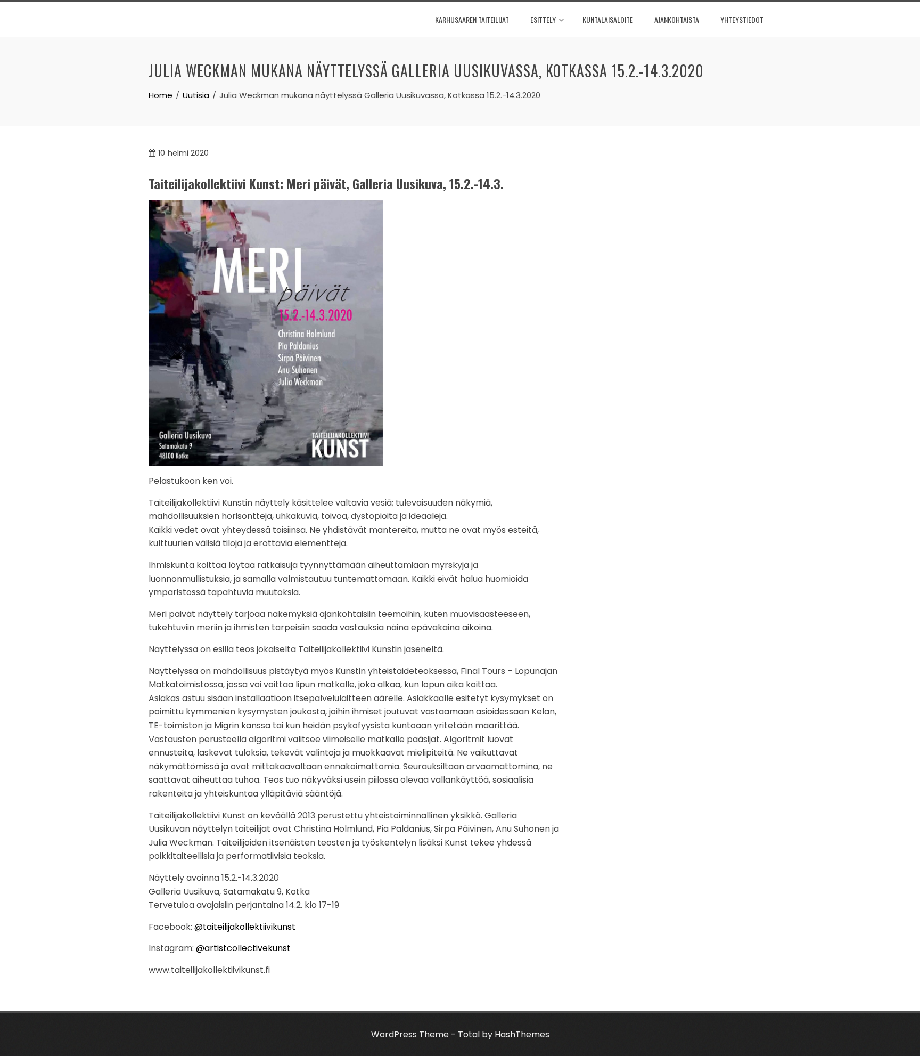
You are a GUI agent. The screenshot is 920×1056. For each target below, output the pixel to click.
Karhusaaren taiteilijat (472, 19)
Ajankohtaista (676, 19)
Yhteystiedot (741, 19)
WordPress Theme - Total (425, 1034)
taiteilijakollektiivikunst (249, 927)
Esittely (543, 19)
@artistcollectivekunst (243, 948)
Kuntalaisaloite (607, 19)
